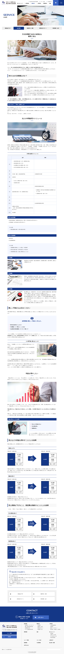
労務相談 (51, 626)
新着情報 (25, 642)
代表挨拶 (51, 633)
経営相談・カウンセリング (29, 625)
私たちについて (20, 3)
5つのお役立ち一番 (53, 636)
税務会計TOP (7, 28)
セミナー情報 (26, 640)
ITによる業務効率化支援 (29, 629)
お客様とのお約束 (53, 634)
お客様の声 (50, 1)
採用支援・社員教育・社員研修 (55, 629)
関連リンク (3, 649)
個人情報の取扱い (9, 649)
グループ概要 (9, 633)
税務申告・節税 (30, 28)
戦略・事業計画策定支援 (29, 626)
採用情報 (9, 636)
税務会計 (33, 3)
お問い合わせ (41, 617)
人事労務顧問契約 (53, 625)
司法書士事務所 (52, 637)
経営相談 (27, 3)
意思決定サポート (43, 28)
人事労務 (39, 3)
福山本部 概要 (52, 642)
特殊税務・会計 (56, 28)
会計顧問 (19, 28)
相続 (50, 3)
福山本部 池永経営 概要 (34, 1)
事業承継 (45, 3)
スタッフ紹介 (42, 1)
